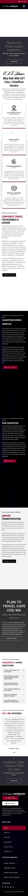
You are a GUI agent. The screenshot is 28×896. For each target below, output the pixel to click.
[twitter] (5, 887)
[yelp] (13, 887)
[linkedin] (10, 887)
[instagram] (7, 887)
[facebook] (2, 887)
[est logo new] (10, 6)
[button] (14, 671)
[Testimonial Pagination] (12, 752)
